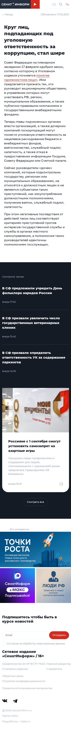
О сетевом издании (15, 668)
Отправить (59, 635)
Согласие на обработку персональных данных (36, 643)
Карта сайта (10, 715)
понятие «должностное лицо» (26, 77)
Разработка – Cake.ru (16, 721)
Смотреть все (35, 501)
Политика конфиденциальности (23, 681)
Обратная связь (12, 675)
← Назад (7, 14)
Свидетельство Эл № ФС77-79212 (23, 663)
